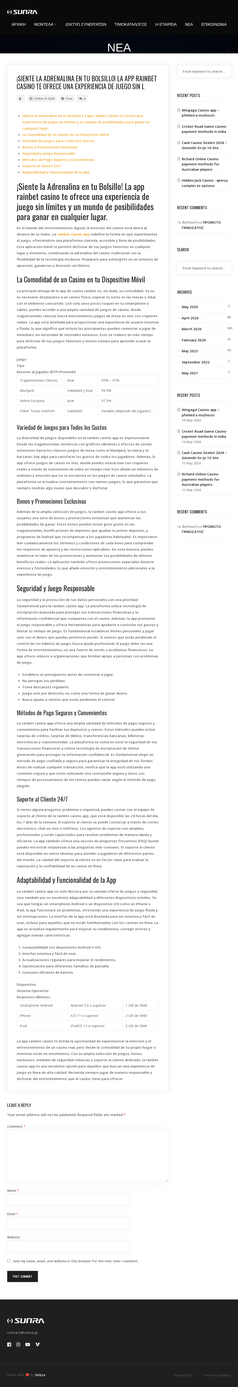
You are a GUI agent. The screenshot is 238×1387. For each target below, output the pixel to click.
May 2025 (190, 351)
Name (13, 1190)
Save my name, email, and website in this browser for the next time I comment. (75, 1261)
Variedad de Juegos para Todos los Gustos (58, 140)
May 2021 (190, 373)
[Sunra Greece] (22, 7)
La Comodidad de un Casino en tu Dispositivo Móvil (65, 134)
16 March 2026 (44, 98)
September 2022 (196, 362)
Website (13, 1237)
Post (69, 98)
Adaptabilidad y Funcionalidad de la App (55, 172)
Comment (16, 1126)
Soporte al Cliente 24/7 (41, 165)
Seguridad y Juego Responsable (48, 153)
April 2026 (190, 318)
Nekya (40, 1375)
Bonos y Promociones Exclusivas (50, 147)
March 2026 (192, 328)
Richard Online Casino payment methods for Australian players (200, 164)
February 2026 (194, 340)
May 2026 (190, 306)
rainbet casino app (73, 234)
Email (12, 1214)
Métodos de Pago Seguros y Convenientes (58, 159)
